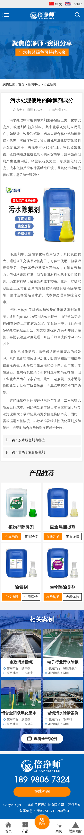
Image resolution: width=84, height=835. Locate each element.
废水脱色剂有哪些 (31, 440)
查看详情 (31, 537)
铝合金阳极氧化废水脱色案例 (21, 713)
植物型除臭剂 (21, 527)
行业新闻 (50, 84)
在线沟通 (11, 537)
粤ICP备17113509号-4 (53, 811)
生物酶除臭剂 (63, 587)
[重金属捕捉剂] (63, 502)
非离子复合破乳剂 (31, 452)
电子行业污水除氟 (63, 662)
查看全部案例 (45, 739)
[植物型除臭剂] (21, 502)
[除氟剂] (21, 563)
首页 (21, 84)
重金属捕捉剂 (63, 527)
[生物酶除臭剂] (63, 563)
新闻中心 (34, 84)
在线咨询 (42, 791)
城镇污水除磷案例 (63, 713)
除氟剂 (42, 120)
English (76, 4)
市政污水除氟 (21, 662)
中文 (58, 4)
